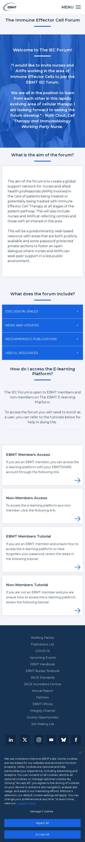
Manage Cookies (41, 811)
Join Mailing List (42, 724)
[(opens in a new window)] (11, 740)
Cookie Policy (26, 803)
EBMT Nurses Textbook (42, 670)
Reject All (42, 823)
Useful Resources (21, 353)
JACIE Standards (42, 677)
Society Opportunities (42, 717)
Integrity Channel (42, 710)
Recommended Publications (31, 339)
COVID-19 (42, 651)
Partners (42, 697)
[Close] (80, 752)
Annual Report (42, 690)
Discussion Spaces (21, 311)
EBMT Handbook (42, 664)
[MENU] (78, 7)
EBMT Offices (43, 704)
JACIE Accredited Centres (42, 684)
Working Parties (42, 637)
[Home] (10, 7)
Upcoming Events (43, 657)
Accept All (42, 834)
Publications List (42, 644)
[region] (42, 794)
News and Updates (22, 325)
